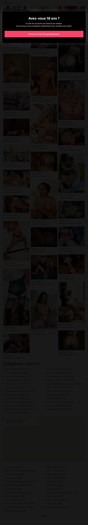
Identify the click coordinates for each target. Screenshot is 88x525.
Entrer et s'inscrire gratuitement (44, 34)
